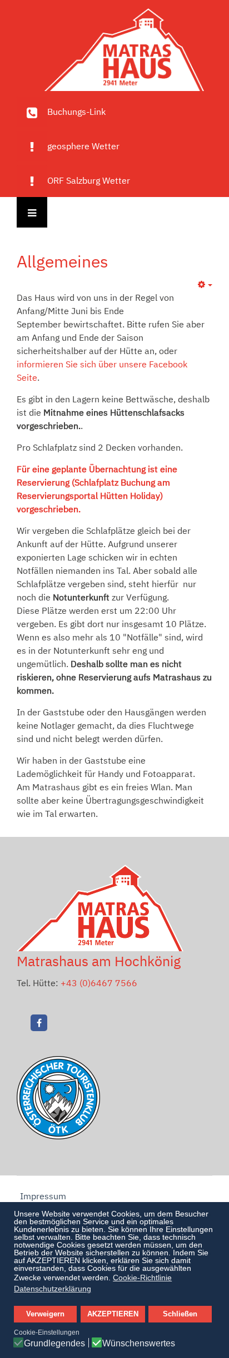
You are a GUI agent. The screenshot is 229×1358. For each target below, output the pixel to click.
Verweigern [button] (45, 1314)
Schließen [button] (180, 1314)
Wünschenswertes (138, 1343)
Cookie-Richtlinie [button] (142, 1277)
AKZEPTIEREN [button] (112, 1314)
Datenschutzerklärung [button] (52, 1288)
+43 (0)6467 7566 (99, 982)
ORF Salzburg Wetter (88, 180)
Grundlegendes (54, 1343)
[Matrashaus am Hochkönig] (114, 47)
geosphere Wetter (83, 146)
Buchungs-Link (76, 111)
